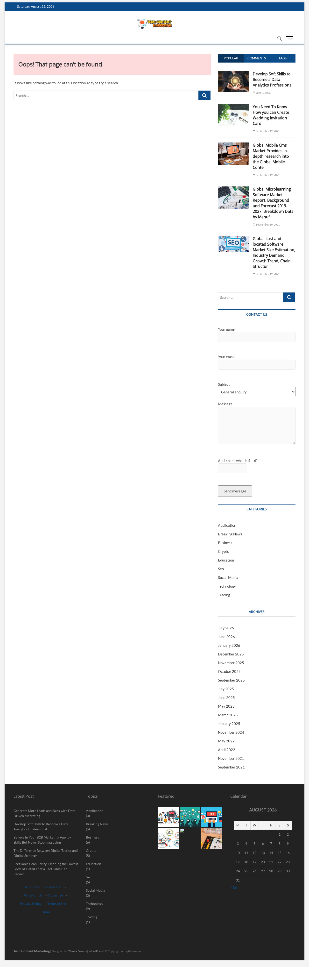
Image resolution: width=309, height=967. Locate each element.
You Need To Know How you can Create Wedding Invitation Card (271, 115)
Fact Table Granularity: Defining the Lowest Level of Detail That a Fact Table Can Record (46, 869)
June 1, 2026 (263, 92)
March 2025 (228, 715)
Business (225, 542)
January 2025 (229, 723)
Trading (224, 595)
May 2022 (226, 741)
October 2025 (229, 671)
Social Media (228, 577)
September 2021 (231, 767)
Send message (235, 491)
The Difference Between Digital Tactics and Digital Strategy (46, 853)
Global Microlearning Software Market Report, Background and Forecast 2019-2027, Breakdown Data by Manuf (273, 203)
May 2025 (226, 706)
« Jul (233, 887)
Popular (231, 58)
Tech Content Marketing (32, 951)
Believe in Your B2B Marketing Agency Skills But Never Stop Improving (42, 839)
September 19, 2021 (267, 131)
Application (227, 525)
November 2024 (231, 732)
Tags (283, 58)
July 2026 (226, 628)
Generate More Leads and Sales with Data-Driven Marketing (45, 813)
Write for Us (33, 895)
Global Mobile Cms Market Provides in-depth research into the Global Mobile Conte (271, 156)
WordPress (96, 951)
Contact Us (53, 887)
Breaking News (230, 534)
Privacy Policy (31, 904)
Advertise (55, 895)
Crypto (223, 551)
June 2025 (226, 697)
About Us (32, 887)
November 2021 (231, 758)
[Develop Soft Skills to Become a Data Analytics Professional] (233, 74)
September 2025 (231, 680)
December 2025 (231, 654)
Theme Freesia (77, 951)
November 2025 (231, 663)
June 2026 (226, 636)
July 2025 (226, 689)
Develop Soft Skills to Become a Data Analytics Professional (273, 79)
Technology (227, 586)
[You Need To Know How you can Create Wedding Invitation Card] (233, 107)
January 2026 (229, 645)
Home (46, 912)
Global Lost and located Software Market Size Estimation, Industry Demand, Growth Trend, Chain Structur (274, 252)
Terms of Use (57, 904)
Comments (256, 58)
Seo (221, 569)
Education (226, 560)
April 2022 (226, 749)
